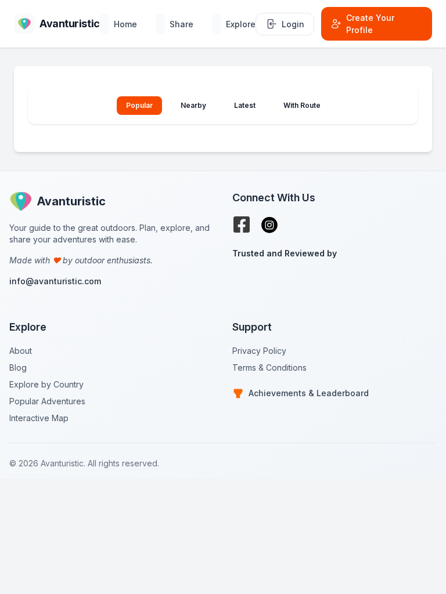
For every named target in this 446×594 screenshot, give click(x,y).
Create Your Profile (370, 24)
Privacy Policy (259, 351)
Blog (18, 367)
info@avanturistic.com (55, 281)
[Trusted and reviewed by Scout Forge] (334, 282)
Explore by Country (46, 384)
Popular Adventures (47, 401)
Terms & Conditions (269, 367)
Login (293, 24)
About (20, 351)
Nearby (193, 105)
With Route (302, 105)
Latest (245, 105)
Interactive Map (39, 418)
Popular (139, 105)
